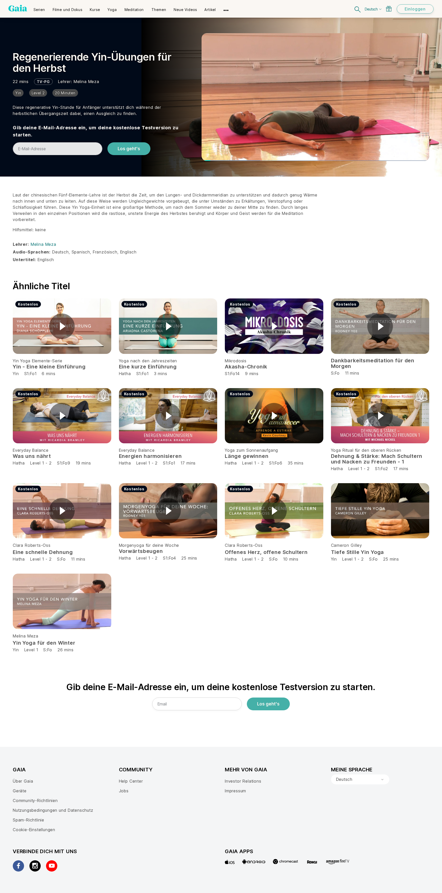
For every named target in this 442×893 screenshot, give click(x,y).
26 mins (66, 649)
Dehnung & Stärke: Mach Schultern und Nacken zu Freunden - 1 (377, 459)
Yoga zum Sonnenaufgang (251, 450)
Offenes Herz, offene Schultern (266, 552)
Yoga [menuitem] (112, 9)
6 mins (48, 373)
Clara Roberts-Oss (32, 545)
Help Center (131, 781)
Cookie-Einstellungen (34, 829)
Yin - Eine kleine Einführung (49, 367)
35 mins (296, 463)
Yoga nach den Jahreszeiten (148, 360)
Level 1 (31, 649)
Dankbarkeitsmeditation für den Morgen (373, 363)
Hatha (125, 373)
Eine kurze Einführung (148, 367)
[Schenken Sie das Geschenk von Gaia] (389, 8)
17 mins (188, 463)
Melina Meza (86, 81)
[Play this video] (62, 326)
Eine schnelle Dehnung (43, 552)
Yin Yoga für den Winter (44, 643)
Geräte (20, 790)
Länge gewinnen (246, 456)
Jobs (124, 790)
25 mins (189, 558)
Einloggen (415, 8)
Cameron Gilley (346, 545)
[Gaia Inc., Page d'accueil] (17, 8)
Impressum (235, 790)
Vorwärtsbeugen (141, 551)
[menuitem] (39, 8)
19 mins (83, 463)
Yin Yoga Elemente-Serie (37, 360)
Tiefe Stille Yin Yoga (357, 552)
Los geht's (129, 148)
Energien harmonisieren (150, 456)
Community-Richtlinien (35, 800)
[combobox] (360, 779)
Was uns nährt (32, 456)
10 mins (291, 559)
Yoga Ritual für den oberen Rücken (366, 450)
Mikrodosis (236, 360)
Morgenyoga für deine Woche (149, 545)
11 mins (78, 559)
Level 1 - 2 (41, 463)
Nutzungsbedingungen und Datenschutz (53, 810)
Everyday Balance (31, 450)
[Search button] (358, 8)
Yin (16, 373)
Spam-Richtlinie (28, 819)
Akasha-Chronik (246, 367)
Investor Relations (243, 781)
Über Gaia (23, 781)
